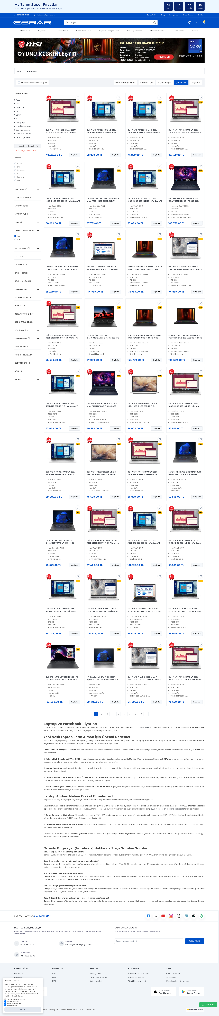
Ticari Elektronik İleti (137, 981)
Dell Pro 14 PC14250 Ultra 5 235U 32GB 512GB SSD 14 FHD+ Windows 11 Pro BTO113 (62, 338)
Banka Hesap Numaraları (139, 973)
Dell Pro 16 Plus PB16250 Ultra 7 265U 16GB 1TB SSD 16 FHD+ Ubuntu (144, 678)
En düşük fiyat (146, 82)
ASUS (19, 163)
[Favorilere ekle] (78, 97)
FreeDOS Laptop (23, 134)
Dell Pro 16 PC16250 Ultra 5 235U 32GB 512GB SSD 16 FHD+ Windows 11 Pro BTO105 (184, 611)
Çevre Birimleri (82, 31)
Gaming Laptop (23, 130)
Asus (18, 100)
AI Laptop (20, 122)
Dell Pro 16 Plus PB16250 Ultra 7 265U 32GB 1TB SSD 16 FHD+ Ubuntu (185, 268)
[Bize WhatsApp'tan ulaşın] (17, 954)
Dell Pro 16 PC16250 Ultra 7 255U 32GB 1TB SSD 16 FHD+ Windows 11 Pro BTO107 (62, 406)
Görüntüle (194, 941)
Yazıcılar (178, 31)
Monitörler (61, 31)
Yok (18, 239)
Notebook (23, 31)
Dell (17, 104)
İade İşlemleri (96, 981)
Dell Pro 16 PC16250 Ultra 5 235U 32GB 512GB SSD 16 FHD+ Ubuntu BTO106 (102, 132)
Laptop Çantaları (23, 137)
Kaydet (23, 1009)
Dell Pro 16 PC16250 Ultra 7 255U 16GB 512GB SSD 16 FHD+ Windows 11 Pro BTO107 (144, 201)
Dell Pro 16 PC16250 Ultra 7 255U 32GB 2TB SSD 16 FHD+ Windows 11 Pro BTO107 (62, 611)
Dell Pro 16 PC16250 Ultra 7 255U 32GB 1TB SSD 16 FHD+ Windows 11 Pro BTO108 (143, 543)
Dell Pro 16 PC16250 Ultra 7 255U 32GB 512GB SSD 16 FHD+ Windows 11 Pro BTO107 (143, 132)
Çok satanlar (181, 82)
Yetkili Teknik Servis (98, 977)
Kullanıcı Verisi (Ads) (14, 1003)
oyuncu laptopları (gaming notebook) (167, 809)
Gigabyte (20, 107)
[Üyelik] (196, 22)
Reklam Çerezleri (13, 1001)
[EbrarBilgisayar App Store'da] (164, 991)
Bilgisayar (42, 31)
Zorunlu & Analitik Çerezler (16, 999)
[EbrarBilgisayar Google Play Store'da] (192, 991)
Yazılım (195, 31)
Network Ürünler (157, 31)
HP (18, 174)
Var (18, 236)
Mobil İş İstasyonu (24, 126)
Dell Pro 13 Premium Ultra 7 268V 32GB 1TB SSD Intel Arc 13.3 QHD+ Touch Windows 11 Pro (102, 269)
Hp (17, 111)
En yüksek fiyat (164, 82)
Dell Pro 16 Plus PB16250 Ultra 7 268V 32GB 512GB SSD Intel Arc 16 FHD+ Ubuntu (102, 611)
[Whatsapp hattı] (208, 1004)
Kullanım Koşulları (136, 977)
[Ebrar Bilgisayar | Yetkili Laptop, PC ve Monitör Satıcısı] (32, 22)
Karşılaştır (74, 155)
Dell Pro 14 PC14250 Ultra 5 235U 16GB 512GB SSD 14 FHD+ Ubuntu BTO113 (61, 132)
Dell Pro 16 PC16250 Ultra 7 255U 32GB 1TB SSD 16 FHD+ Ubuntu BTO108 (60, 474)
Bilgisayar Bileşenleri (108, 31)
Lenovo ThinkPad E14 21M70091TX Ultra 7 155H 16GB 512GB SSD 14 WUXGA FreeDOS (103, 201)
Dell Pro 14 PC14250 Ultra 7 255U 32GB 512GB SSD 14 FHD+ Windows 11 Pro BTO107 (103, 543)
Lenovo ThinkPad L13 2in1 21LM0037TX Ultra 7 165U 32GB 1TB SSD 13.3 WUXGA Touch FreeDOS (103, 338)
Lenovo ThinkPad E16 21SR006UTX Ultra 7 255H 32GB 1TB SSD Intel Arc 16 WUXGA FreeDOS (62, 269)
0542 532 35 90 (23, 15)
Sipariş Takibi (95, 973)
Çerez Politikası (173, 973)
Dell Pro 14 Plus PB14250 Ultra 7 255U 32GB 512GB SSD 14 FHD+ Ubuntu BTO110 (101, 474)
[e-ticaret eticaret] (195, 1010)
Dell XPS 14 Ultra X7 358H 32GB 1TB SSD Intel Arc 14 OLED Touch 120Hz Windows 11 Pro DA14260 (62, 679)
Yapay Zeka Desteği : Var (28, 146)
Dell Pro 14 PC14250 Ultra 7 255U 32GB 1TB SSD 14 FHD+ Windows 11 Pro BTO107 (184, 132)
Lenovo (19, 115)
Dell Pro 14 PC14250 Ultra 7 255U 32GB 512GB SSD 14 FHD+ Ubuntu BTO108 (142, 474)
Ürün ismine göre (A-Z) (125, 82)
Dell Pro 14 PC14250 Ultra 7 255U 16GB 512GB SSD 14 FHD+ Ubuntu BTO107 (183, 406)
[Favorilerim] (189, 22)
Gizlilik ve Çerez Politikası (13, 996)
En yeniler (195, 82)
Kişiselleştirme (12, 1005)
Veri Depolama (133, 31)
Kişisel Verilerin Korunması (177, 981)
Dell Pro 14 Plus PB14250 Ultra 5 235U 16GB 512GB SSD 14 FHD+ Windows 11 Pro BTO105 (142, 406)
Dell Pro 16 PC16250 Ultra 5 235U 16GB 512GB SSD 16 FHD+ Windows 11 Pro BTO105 (63, 201)
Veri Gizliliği (171, 977)
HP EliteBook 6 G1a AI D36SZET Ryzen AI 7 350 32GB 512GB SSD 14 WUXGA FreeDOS (102, 679)
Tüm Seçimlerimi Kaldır (26, 150)
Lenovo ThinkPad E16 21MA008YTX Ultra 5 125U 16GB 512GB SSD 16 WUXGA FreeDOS (184, 474)
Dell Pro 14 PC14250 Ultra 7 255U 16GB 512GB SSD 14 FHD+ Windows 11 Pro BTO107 (184, 679)
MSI (17, 119)
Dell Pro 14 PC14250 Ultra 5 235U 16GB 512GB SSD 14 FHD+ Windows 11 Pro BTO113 (184, 543)
